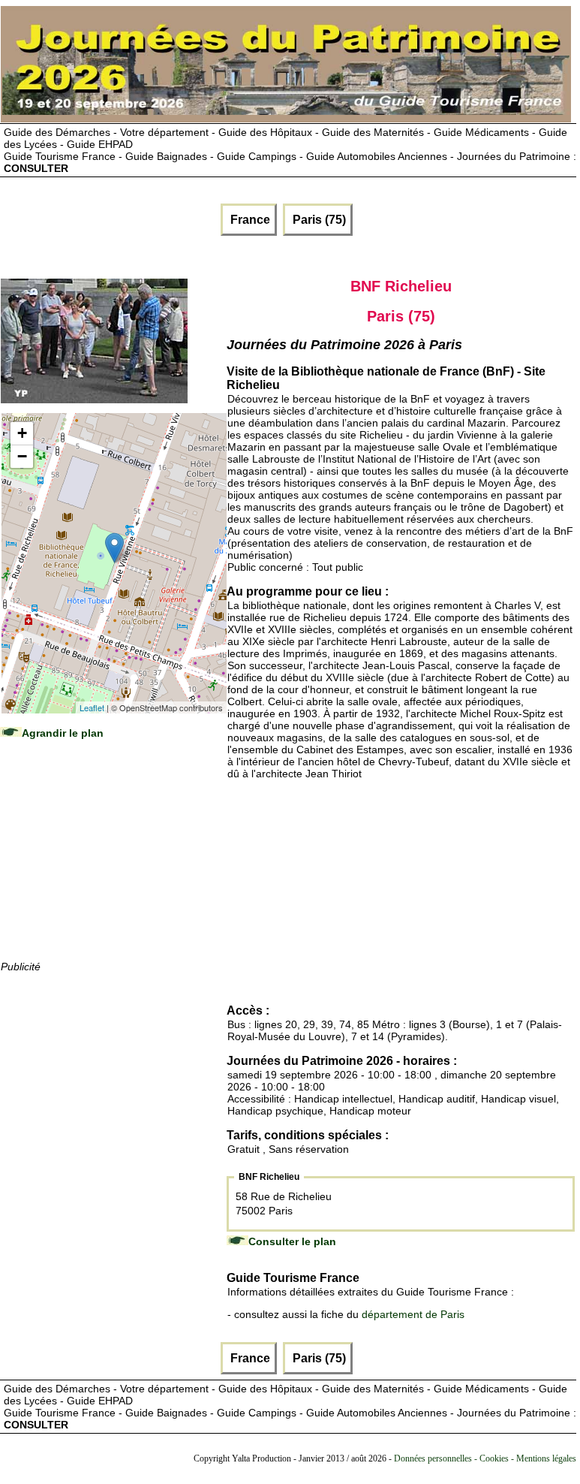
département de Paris (413, 1314)
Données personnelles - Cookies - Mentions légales (485, 1458)
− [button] (22, 456)
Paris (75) (318, 219)
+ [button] (22, 433)
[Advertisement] (113, 864)
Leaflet (92, 707)
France (248, 219)
